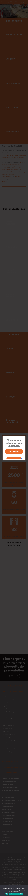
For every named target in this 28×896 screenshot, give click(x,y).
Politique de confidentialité (16, 893)
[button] (14, 451)
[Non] (26, 890)
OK (6, 893)
